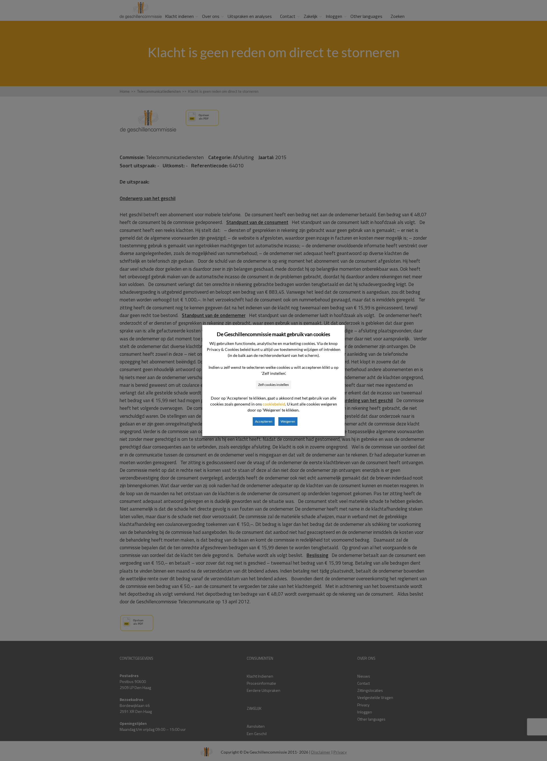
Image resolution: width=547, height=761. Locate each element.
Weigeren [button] (288, 421)
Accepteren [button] (263, 421)
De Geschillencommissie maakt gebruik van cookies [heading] (273, 334)
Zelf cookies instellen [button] (273, 384)
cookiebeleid (274, 404)
